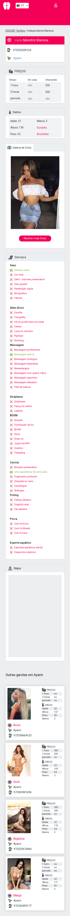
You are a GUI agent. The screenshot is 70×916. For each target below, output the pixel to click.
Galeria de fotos (21, 147)
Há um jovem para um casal (29, 321)
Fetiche (18, 298)
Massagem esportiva (25, 377)
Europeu (42, 127)
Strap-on (19, 438)
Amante (18, 420)
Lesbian (18, 410)
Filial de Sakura (22, 387)
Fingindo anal (21, 504)
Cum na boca (21, 523)
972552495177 (23, 905)
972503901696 (23, 792)
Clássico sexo (21, 270)
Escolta (18, 312)
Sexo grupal (20, 284)
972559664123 (23, 735)
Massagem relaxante (25, 382)
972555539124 (22, 50)
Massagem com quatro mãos (30, 373)
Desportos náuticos (25, 552)
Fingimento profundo (25, 476)
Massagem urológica (25, 359)
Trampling (19, 452)
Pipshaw (18, 335)
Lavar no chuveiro (23, 331)
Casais (17, 326)
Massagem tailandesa (26, 363)
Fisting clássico (22, 499)
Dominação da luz (24, 424)
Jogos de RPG (22, 443)
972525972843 (23, 849)
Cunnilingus (20, 485)
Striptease (19, 401)
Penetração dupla (23, 288)
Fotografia (19, 317)
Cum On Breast (22, 528)
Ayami (17, 58)
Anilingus (19, 490)
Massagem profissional (27, 349)
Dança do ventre (23, 406)
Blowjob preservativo (25, 467)
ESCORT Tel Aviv (15, 30)
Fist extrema (20, 509)
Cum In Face (20, 533)
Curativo (18, 448)
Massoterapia (21, 368)
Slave (17, 434)
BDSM (17, 429)
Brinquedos (20, 293)
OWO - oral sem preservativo (29, 279)
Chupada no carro (23, 481)
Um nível (18, 274)
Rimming (19, 340)
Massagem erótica (24, 354)
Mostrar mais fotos (35, 238)
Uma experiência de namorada (30, 471)
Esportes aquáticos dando (28, 547)
